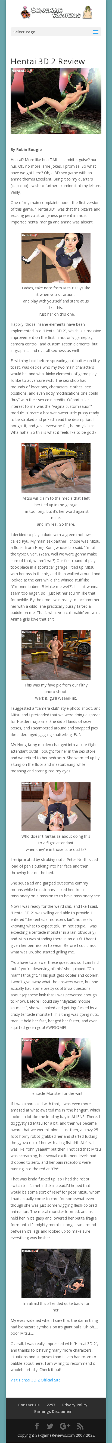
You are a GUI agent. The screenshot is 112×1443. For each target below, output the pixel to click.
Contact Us (28, 1404)
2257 (50, 1404)
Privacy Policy (75, 1404)
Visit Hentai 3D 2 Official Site (36, 1380)
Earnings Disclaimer (53, 1411)
